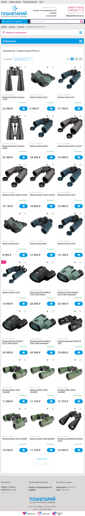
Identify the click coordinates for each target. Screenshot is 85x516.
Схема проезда (51, 15)
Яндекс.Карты (61, 487)
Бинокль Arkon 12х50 (11, 292)
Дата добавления (21, 59)
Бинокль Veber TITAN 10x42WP (11, 391)
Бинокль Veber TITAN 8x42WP (42, 438)
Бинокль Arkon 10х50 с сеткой (14, 194)
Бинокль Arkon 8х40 (38, 243)
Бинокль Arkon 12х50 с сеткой (42, 194)
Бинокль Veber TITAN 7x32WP (14, 438)
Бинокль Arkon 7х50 (66, 97)
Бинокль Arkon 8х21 (10, 243)
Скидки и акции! (15, 2)
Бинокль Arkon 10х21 (39, 97)
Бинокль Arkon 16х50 (66, 194)
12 (45, 464)
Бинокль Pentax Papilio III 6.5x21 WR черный (40, 293)
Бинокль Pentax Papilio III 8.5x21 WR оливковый (40, 342)
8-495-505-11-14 (76, 10)
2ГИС (58, 490)
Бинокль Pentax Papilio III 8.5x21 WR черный (12, 342)
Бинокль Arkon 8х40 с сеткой (70, 146)
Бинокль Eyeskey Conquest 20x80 (13, 147)
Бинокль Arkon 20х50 (39, 146)
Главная (4, 2)
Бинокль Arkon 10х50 (66, 243)
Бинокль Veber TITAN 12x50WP (66, 391)
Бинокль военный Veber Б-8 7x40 (69, 342)
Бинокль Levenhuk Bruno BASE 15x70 (70, 439)
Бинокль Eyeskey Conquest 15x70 (13, 98)
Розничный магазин (30, 2)
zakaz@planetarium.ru (76, 15)
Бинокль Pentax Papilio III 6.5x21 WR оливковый (68, 293)
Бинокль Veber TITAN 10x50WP (39, 391)
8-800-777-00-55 (76, 7)
